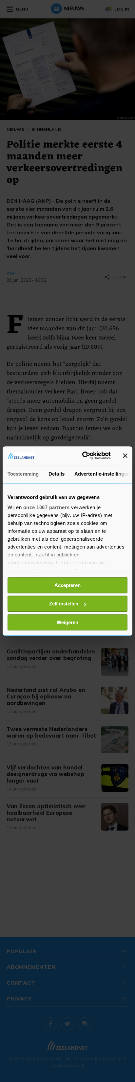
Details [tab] (56, 474)
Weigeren (67, 622)
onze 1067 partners (46, 507)
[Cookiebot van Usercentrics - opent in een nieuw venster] (83, 455)
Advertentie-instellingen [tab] (102, 474)
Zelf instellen (63, 603)
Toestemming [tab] (23, 474)
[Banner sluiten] (125, 455)
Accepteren (67, 585)
